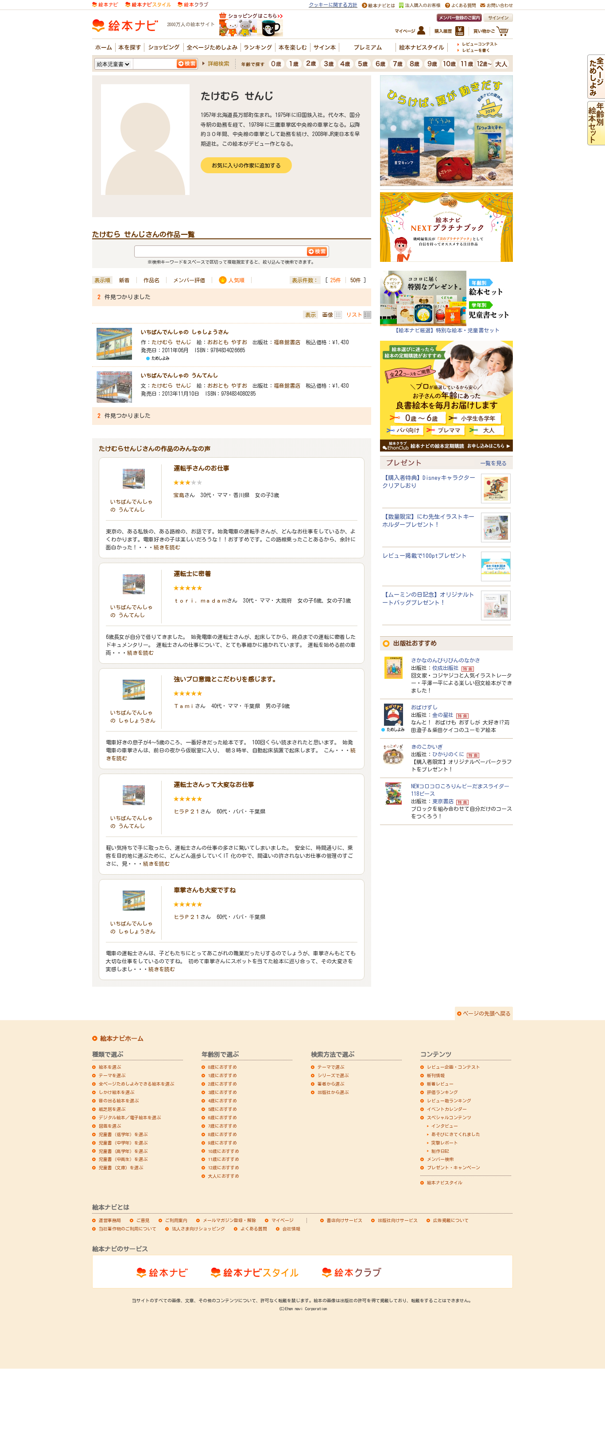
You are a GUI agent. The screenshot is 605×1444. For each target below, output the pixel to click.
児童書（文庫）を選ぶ (121, 1167)
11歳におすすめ (223, 1159)
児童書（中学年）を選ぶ (123, 1142)
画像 (327, 314)
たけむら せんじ (171, 342)
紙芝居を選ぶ (112, 1109)
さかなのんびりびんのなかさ (445, 660)
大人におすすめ (223, 1176)
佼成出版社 (445, 667)
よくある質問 (253, 1228)
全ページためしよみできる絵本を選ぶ (136, 1084)
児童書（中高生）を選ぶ (123, 1159)
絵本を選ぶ (110, 1067)
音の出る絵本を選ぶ (119, 1100)
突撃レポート (444, 1142)
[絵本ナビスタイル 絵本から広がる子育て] (148, 4)
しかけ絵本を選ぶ (116, 1092)
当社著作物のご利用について (127, 1228)
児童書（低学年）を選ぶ (123, 1134)
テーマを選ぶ (112, 1075)
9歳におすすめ (222, 1142)
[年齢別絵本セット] (596, 141)
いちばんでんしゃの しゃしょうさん (185, 332)
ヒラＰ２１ (187, 811)
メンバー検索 (440, 1159)
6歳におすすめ (222, 1117)
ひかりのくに (448, 754)
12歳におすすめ (223, 1167)
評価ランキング (442, 1092)
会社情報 (291, 1228)
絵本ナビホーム (121, 1038)
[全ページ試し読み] (596, 94)
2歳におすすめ (222, 1084)
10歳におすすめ (223, 1151)
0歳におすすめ (222, 1067)
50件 (355, 280)
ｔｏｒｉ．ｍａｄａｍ (200, 600)
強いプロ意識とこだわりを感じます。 (226, 679)
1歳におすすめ (222, 1075)
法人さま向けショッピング (198, 1228)
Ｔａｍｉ (184, 705)
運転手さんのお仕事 (201, 468)
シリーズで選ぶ (333, 1075)
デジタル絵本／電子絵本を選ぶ (130, 1117)
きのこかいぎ (427, 746)
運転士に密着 (192, 574)
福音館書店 (287, 342)
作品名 (151, 280)
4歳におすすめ (222, 1100)
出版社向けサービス (398, 1220)
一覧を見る (493, 463)
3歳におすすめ (222, 1092)
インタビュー (444, 1126)
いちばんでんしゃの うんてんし (179, 375)
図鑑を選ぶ (110, 1126)
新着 (124, 280)
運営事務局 (110, 1220)
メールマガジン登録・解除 (229, 1220)
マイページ (282, 1220)
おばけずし (424, 707)
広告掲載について (451, 1220)
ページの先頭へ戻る (487, 1013)
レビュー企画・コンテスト (453, 1067)
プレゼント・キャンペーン (453, 1167)
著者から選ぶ (331, 1084)
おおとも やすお (227, 342)
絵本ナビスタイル (444, 1182)
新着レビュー (440, 1084)
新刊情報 (436, 1075)
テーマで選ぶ (331, 1067)
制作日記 (440, 1151)
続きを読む (167, 547)
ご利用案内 (176, 1220)
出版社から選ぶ (333, 1092)
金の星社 (443, 714)
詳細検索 (218, 63)
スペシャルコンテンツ (449, 1117)
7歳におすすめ (222, 1126)
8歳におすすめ (222, 1134)
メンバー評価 (189, 280)
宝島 (179, 495)
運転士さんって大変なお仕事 (214, 785)
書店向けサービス (344, 1220)
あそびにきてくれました (455, 1134)
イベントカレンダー (447, 1109)
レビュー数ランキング (449, 1100)
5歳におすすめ (222, 1109)
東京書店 (443, 801)
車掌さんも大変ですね (205, 890)
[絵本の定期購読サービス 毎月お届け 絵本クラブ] (193, 4)
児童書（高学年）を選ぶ (123, 1151)
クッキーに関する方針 (333, 4)
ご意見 (143, 1220)
